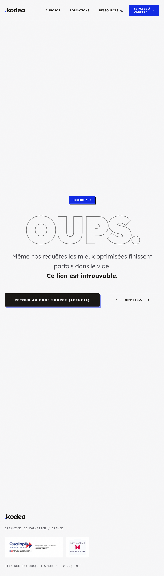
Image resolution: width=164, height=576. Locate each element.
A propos (53, 10)
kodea (15, 10)
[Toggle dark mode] (122, 10)
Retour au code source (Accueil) (52, 300)
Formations (79, 10)
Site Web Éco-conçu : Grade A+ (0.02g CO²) (43, 565)
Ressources (108, 10)
